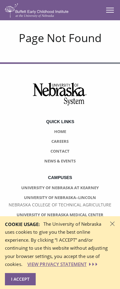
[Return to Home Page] (36, 10)
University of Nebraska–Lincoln (60, 197)
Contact (60, 151)
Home (60, 131)
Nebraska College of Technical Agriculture (60, 205)
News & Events (60, 161)
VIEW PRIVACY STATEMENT (56, 264)
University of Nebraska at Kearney (60, 187)
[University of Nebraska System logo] (60, 98)
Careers (60, 141)
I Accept (20, 279)
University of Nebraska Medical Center (60, 214)
